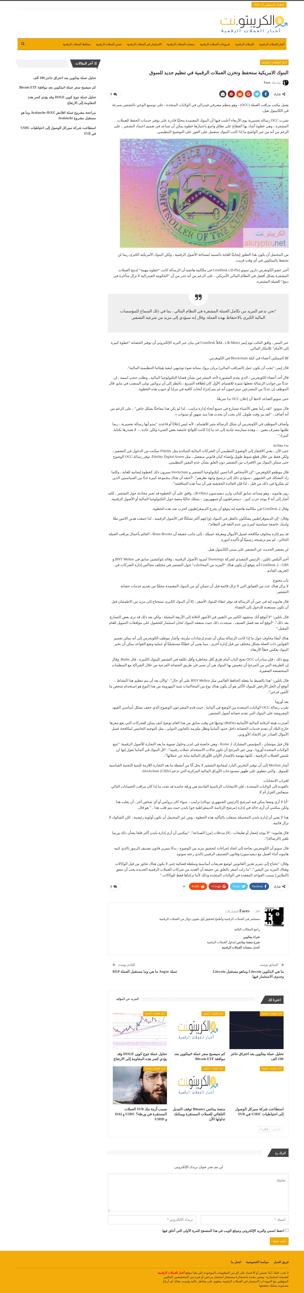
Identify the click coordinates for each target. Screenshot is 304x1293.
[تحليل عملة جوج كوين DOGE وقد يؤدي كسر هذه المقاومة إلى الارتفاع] (140, 1030)
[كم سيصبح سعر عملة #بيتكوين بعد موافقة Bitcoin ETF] (198, 1030)
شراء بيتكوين (251, 937)
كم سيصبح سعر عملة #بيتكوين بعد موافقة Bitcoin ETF (57, 87)
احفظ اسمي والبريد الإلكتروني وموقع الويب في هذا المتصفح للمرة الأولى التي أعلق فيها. (223, 1231)
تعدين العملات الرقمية (109, 44)
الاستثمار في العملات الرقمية (144, 44)
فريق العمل (281, 1262)
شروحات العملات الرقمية (215, 44)
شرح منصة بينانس (248, 942)
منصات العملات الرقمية (181, 44)
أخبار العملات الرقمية (271, 44)
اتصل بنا (236, 1262)
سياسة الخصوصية (257, 1262)
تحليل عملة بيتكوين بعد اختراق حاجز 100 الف (64, 78)
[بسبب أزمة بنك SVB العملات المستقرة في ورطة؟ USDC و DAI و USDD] (140, 1085)
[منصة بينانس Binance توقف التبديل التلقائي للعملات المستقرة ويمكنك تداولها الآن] (198, 1085)
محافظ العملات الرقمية (76, 44)
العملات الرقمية (244, 44)
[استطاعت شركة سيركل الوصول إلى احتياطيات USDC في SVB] (256, 1085)
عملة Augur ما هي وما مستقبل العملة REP (145, 971)
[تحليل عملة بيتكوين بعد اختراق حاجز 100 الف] (256, 1030)
